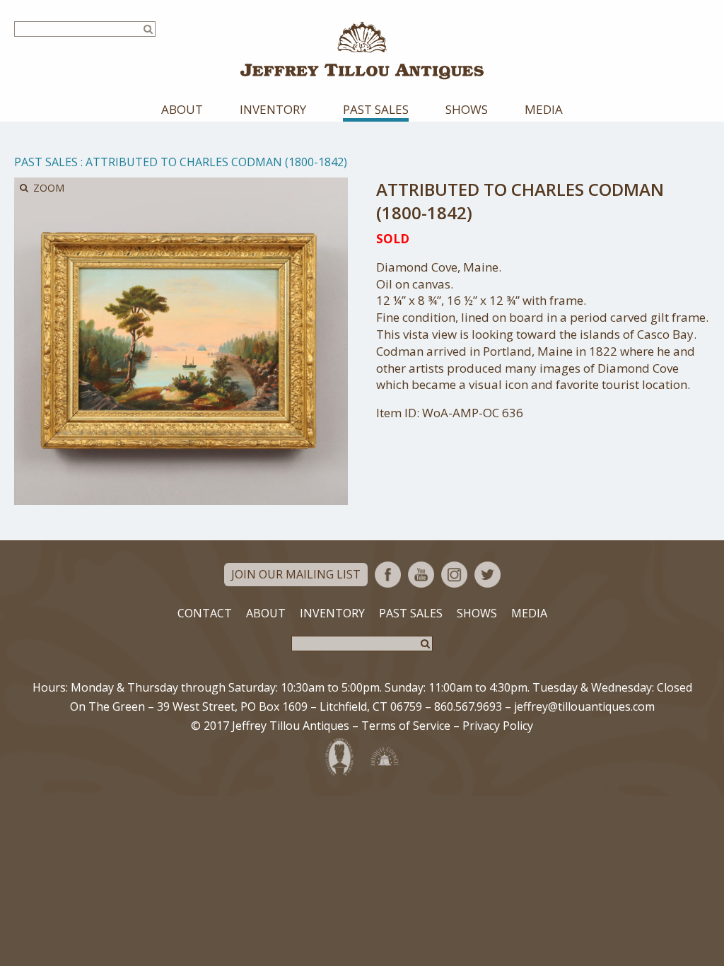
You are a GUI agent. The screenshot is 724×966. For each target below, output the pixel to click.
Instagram (454, 574)
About (182, 109)
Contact (204, 613)
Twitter (487, 574)
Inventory (273, 109)
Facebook (388, 574)
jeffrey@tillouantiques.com (584, 706)
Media (544, 109)
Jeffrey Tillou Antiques (362, 50)
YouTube (421, 574)
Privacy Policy (497, 725)
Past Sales (376, 109)
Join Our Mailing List (296, 574)
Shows (466, 109)
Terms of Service (405, 725)
